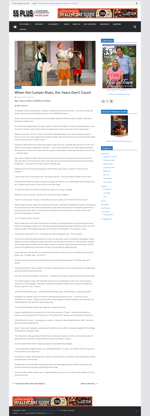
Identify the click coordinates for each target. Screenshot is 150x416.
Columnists (53, 24)
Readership (104, 24)
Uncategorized (106, 219)
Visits (105, 196)
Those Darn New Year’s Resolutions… (30, 383)
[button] (30, 24)
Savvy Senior (107, 178)
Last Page (106, 193)
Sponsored (105, 204)
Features (38, 24)
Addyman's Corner (110, 157)
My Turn (106, 175)
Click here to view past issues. (119, 94)
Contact (23, 29)
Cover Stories (108, 215)
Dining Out (107, 189)
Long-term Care (109, 167)
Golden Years (108, 164)
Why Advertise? (90, 24)
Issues (66, 24)
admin (32, 97)
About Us (76, 24)
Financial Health (109, 160)
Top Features (106, 208)
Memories (107, 171)
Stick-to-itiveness (88, 383)
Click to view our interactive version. (119, 141)
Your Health (107, 182)
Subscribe (117, 24)
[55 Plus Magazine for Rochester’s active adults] (15, 26)
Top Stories (24, 24)
